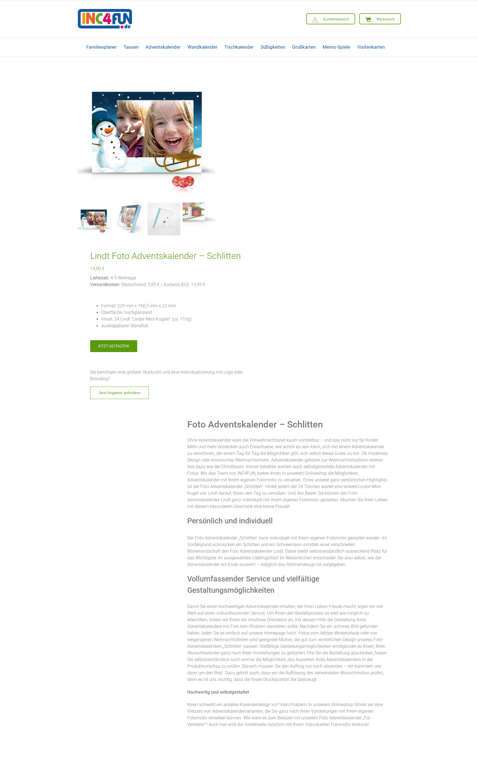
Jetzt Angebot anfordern (119, 392)
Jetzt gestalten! (113, 346)
